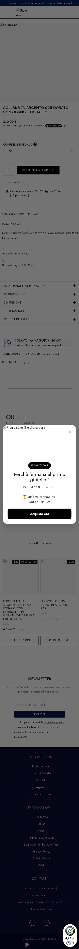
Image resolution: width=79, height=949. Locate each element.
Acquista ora (39, 514)
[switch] (70, 943)
